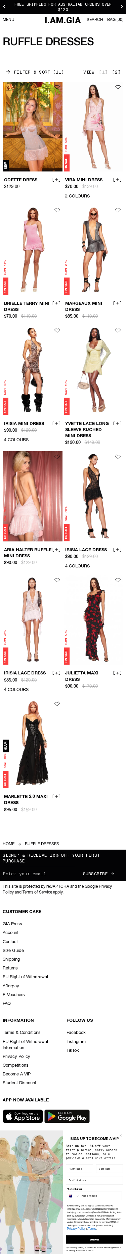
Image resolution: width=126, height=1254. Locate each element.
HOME (8, 844)
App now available (26, 1100)
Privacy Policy (16, 1057)
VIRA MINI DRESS (83, 180)
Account (10, 933)
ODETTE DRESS (20, 180)
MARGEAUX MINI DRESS (83, 306)
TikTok (73, 1050)
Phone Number (74, 1189)
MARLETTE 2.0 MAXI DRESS (26, 800)
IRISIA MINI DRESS (24, 424)
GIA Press (12, 924)
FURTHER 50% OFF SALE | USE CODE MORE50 (63, 7)
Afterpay (11, 986)
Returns (10, 968)
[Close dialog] (121, 1135)
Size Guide (13, 951)
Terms (92, 1228)
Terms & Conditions (22, 1033)
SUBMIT (94, 1239)
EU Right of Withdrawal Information (25, 1045)
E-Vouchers (14, 995)
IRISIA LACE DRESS (86, 550)
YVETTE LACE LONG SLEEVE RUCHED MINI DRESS (87, 430)
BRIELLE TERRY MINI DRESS (26, 306)
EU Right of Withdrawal (25, 977)
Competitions (16, 1065)
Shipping (11, 959)
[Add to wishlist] (57, 87)
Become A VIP (17, 1074)
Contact (10, 942)
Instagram (76, 1042)
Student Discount (19, 1083)
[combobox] (73, 1196)
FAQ (7, 1004)
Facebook (76, 1033)
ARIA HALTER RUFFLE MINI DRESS (27, 553)
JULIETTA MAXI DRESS (81, 676)
